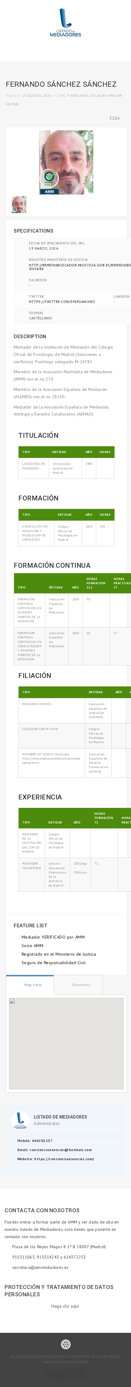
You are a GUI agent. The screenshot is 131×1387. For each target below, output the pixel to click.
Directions (81, 984)
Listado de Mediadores (60, 1117)
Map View (32, 984)
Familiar (114, 95)
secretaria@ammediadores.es (40, 1267)
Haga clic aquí (65, 1306)
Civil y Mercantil (73, 95)
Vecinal (13, 104)
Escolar (98, 95)
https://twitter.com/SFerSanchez (62, 301)
